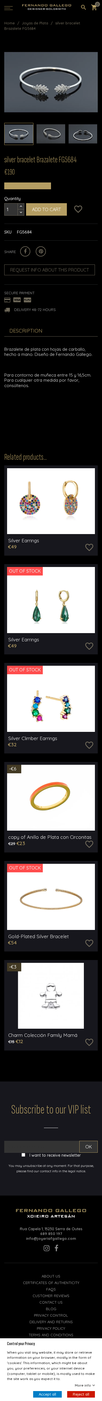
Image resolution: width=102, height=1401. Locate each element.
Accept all (47, 1394)
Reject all (81, 1394)
